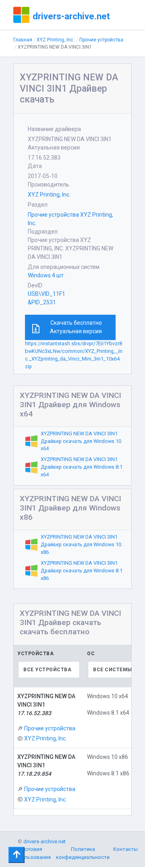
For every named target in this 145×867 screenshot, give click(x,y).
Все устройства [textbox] (47, 669)
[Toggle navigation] (16, 855)
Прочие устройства (101, 40)
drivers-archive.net (71, 16)
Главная (22, 40)
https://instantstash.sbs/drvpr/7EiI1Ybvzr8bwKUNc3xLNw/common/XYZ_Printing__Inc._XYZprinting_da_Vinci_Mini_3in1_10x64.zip (73, 354)
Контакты (125, 849)
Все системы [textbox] (112, 669)
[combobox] (49, 669)
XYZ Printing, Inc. (56, 40)
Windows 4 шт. (46, 275)
